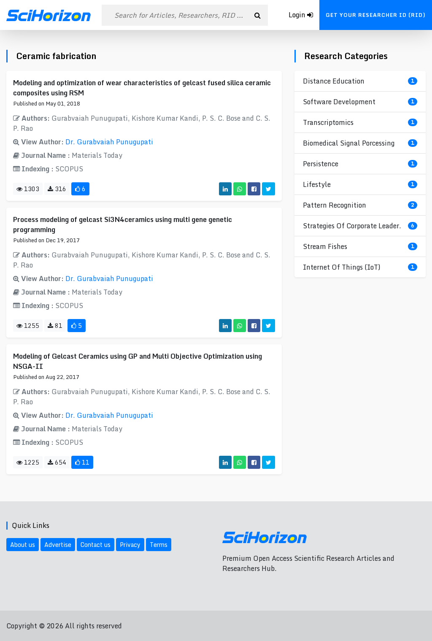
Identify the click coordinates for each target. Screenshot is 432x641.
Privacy (130, 544)
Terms (158, 544)
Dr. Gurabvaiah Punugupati (109, 141)
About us (22, 544)
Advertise (57, 544)
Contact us (96, 544)
